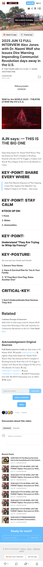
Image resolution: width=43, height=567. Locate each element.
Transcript (28, 35)
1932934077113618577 (11, 370)
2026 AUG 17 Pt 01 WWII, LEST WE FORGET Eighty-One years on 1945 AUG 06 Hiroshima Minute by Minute (25, 510)
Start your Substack (15, 557)
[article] (21, 460)
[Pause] (2, 28)
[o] (5, 460)
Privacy (23, 549)
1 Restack (24, 413)
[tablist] (11, 428)
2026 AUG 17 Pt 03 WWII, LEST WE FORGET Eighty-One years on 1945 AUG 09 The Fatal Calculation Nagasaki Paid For (24, 493)
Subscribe (30, 3)
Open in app (11, 35)
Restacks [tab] (16, 428)
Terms (29, 549)
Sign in (38, 3)
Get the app (32, 557)
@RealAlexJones (28, 352)
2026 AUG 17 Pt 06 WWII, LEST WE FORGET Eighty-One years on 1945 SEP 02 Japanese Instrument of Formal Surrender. (24, 467)
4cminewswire (7, 76)
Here (4, 331)
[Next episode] (7, 28)
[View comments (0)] (16, 564)
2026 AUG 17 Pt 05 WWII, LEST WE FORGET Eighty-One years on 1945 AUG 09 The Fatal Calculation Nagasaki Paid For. (24, 476)
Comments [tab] (7, 428)
